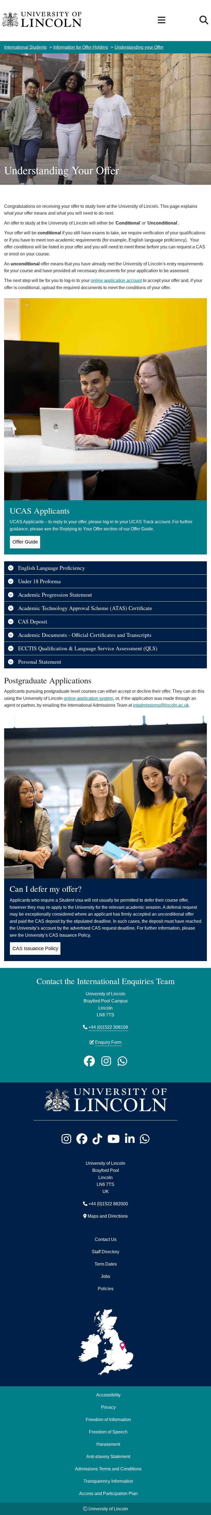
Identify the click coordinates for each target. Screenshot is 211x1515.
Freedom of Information (108, 1419)
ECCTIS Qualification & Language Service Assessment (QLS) (87, 648)
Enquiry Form (108, 1042)
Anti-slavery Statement (108, 1456)
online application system (88, 698)
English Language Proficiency (51, 567)
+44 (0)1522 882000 (108, 1203)
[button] (161, 20)
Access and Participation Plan (108, 1493)
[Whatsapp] (122, 1061)
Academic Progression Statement (55, 594)
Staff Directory (105, 1251)
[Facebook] (89, 1061)
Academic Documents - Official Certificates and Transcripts (84, 635)
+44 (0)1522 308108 (108, 1027)
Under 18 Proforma (39, 581)
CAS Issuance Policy (35, 948)
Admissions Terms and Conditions (108, 1468)
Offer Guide (25, 542)
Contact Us (105, 1239)
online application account (116, 280)
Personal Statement (39, 661)
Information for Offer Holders (80, 47)
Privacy (108, 1407)
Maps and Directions (108, 1216)
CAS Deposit (32, 621)
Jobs (105, 1276)
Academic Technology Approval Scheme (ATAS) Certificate (85, 608)
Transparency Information (108, 1481)
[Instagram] (106, 1061)
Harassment (108, 1444)
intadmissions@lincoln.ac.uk (161, 705)
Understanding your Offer (139, 47)
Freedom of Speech (108, 1431)
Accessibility (108, 1394)
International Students (25, 47)
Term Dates (106, 1263)
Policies (105, 1288)
